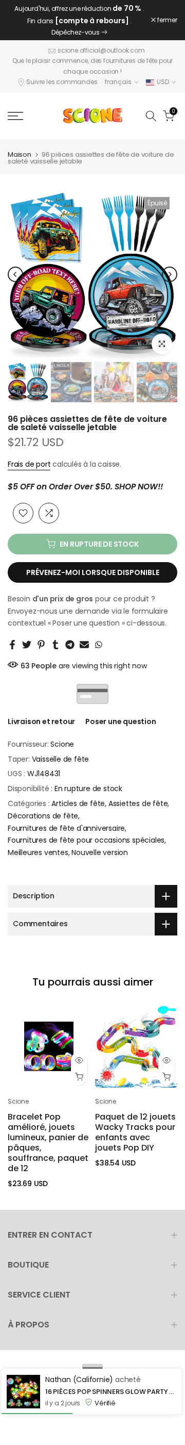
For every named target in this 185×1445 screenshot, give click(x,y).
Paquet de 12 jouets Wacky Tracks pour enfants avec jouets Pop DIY (135, 1132)
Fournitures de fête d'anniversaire (66, 828)
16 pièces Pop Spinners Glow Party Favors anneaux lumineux (110, 1392)
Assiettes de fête (138, 803)
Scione (62, 744)
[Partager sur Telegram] (70, 644)
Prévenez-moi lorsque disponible (92, 572)
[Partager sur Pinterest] (41, 644)
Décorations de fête (43, 816)
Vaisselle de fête (60, 759)
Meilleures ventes (38, 852)
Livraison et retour (41, 721)
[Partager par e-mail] (84, 644)
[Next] (169, 274)
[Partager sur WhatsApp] (98, 644)
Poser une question (120, 721)
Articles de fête (78, 803)
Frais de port (29, 464)
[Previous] (15, 274)
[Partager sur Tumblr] (55, 644)
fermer (166, 20)
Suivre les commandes (61, 81)
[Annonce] (79, 20)
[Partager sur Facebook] (12, 644)
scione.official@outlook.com (101, 50)
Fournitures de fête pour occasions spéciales (86, 840)
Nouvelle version (99, 852)
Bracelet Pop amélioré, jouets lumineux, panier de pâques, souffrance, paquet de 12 (48, 1142)
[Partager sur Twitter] (26, 644)
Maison (19, 154)
